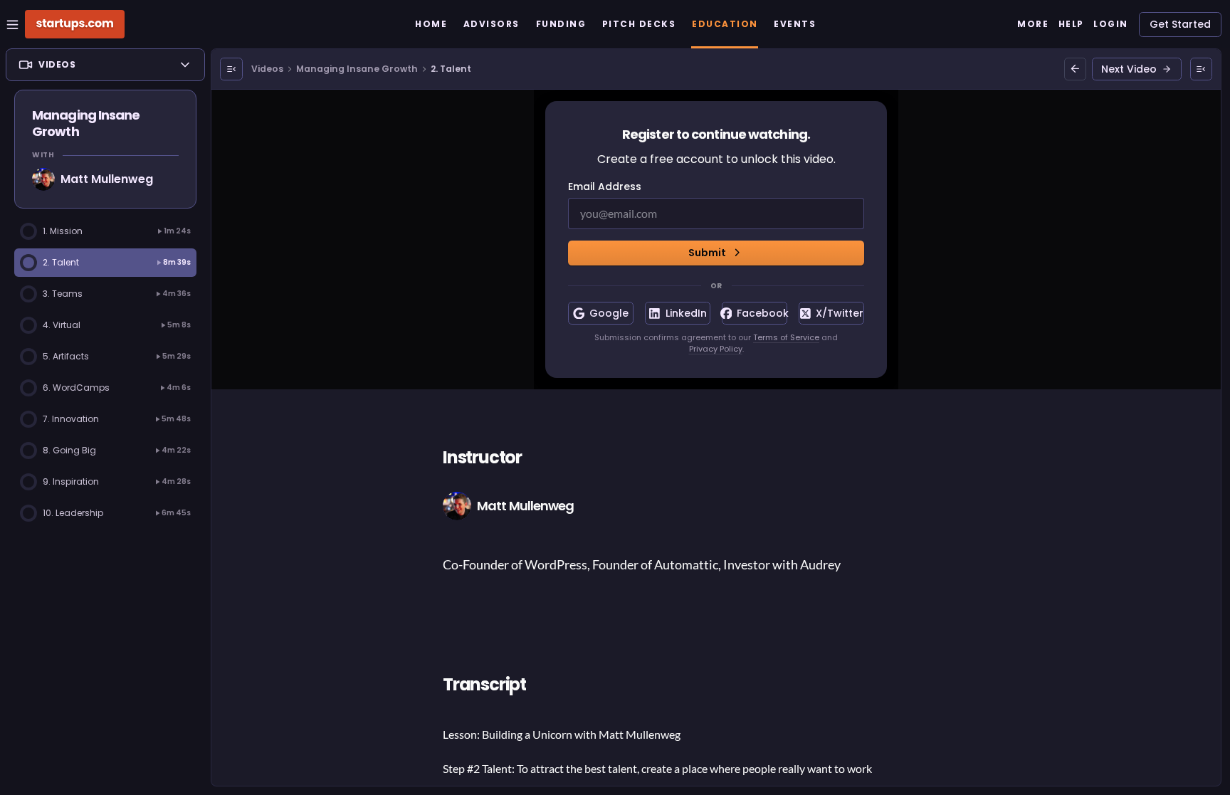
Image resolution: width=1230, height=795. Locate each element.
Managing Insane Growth (357, 69)
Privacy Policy (715, 348)
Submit (707, 253)
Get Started (1180, 24)
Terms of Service (786, 337)
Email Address (604, 186)
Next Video (1129, 69)
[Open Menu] (231, 69)
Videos (267, 69)
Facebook (762, 313)
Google (609, 313)
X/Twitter (839, 313)
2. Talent (451, 69)
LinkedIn (686, 313)
